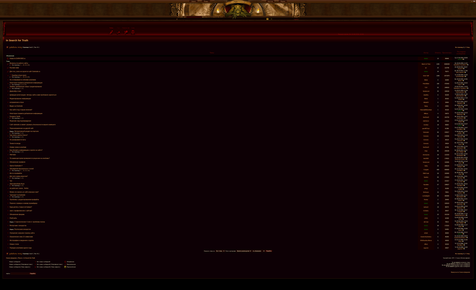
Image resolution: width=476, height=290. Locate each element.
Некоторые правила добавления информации (26, 83)
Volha (426, 166)
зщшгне (426, 248)
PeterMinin (426, 83)
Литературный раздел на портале (26, 131)
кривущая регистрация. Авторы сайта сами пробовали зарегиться (33, 95)
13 (26, 170)
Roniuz (426, 199)
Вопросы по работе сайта (19, 63)
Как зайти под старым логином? (21, 110)
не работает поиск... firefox (19, 188)
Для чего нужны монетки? (19, 176)
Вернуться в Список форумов (460, 272)
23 (26, 65)
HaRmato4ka (460, 92)
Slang (426, 106)
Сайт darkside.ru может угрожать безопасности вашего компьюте (33, 124)
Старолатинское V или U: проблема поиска (29, 222)
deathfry (426, 95)
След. (468, 47)
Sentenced (426, 91)
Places (20, 258)
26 (28, 77)
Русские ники (14, 68)
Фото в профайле (16, 173)
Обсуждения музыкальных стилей (22, 169)
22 (23, 65)
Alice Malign (459, 151)
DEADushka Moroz (426, 240)
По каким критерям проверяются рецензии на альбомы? (30, 158)
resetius (426, 124)
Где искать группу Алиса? (19, 135)
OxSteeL (426, 210)
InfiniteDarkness (460, 215)
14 (28, 170)
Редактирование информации (20, 98)
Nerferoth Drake (460, 159)
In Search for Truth (17, 40)
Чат (11, 181)
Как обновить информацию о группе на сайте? (26, 150)
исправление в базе (17, 102)
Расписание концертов (22, 229)
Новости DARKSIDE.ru (17, 58)
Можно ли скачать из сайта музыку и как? (24, 192)
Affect (426, 244)
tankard (426, 207)
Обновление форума (17, 214)
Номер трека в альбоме (18, 147)
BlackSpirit (460, 196)
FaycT (460, 84)
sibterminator (460, 96)
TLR (426, 87)
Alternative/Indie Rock (17, 184)
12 (23, 170)
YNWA (460, 99)
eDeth (426, 233)
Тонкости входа (15, 143)
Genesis (426, 136)
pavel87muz (426, 128)
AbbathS (426, 102)
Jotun (459, 144)
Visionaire (426, 132)
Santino (426, 177)
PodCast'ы (13, 218)
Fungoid (426, 169)
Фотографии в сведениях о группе (22, 240)
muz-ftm (459, 181)
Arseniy (460, 178)
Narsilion (426, 184)
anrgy (426, 188)
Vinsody (459, 137)
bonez (426, 58)
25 (26, 77)
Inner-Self (426, 75)
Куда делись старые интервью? (21, 207)
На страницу (459, 47)
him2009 (426, 158)
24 (28, 65)
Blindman (459, 114)
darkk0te (459, 204)
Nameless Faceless (460, 65)
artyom (460, 68)
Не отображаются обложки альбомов (23, 80)
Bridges (460, 166)
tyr (426, 68)
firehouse (426, 192)
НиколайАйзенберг (426, 109)
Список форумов (11, 258)
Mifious (426, 113)
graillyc (460, 133)
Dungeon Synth (15, 116)
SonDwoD (426, 117)
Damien (460, 193)
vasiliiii (460, 189)
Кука (459, 230)
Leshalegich (426, 196)
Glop (426, 151)
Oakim (460, 200)
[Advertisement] (238, 284)
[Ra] (460, 241)
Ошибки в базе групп (19, 75)
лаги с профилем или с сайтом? (21, 211)
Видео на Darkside (16, 106)
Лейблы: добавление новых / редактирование (26, 86)
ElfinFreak (426, 173)
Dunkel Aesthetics (426, 236)
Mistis (426, 80)
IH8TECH (426, 121)
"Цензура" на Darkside (17, 195)
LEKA (426, 218)
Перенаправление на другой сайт (22, 128)
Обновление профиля (17, 162)
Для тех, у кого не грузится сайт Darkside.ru (25, 71)
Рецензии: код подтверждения (20, 121)
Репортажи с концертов (18, 225)
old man (426, 222)
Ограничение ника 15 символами (21, 237)
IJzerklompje (460, 76)
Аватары (13, 154)
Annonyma (426, 154)
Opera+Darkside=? (16, 166)
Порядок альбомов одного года (21, 248)
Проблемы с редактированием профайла (24, 199)
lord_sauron (459, 72)
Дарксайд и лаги (15, 91)
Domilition (460, 129)
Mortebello (460, 155)
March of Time (426, 64)
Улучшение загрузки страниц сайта (22, 233)
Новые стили (14, 244)
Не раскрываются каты (18, 140)
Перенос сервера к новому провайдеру (23, 203)
